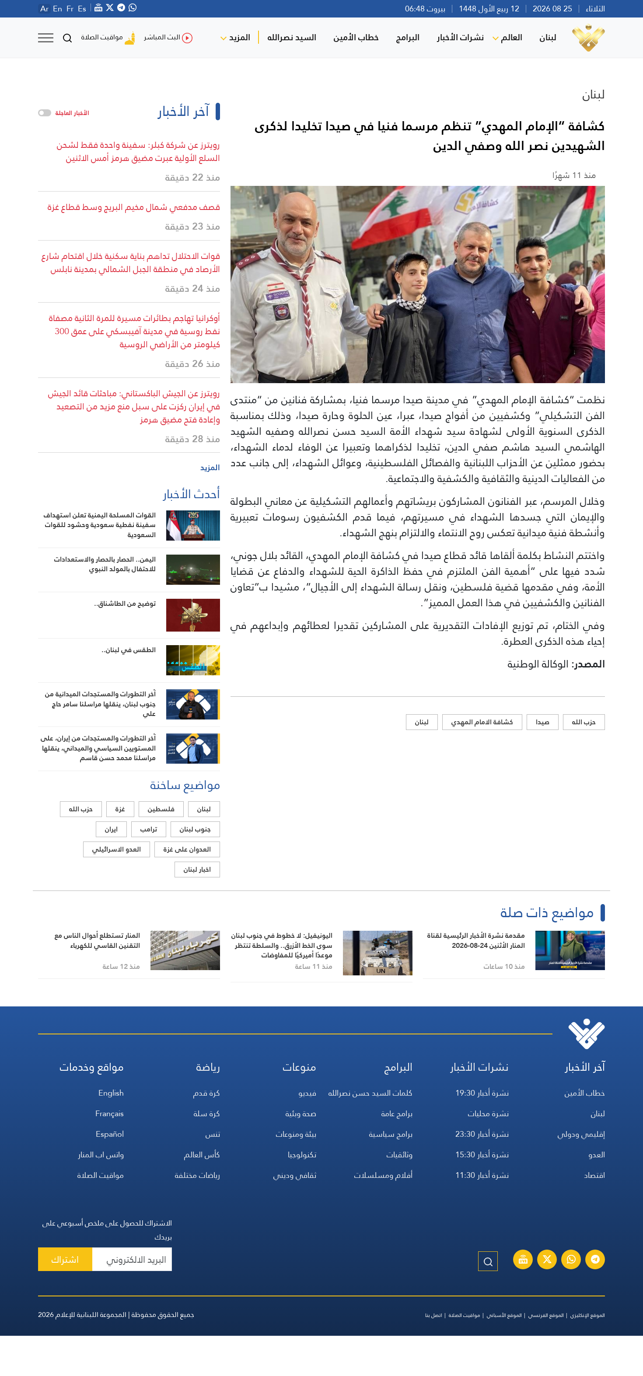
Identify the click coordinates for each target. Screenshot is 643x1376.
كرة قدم (206, 1093)
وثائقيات (399, 1154)
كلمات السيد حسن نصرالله (370, 1093)
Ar (44, 9)
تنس (213, 1134)
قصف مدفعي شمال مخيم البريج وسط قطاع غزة (134, 207)
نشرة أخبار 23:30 (482, 1134)
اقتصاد (594, 1175)
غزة (120, 809)
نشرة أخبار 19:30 (482, 1093)
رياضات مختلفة (197, 1175)
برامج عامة (396, 1113)
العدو (596, 1154)
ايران (111, 829)
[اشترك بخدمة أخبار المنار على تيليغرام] (595, 1260)
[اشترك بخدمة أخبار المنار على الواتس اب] (571, 1260)
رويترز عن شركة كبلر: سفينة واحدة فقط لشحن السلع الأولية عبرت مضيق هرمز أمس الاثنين (138, 151)
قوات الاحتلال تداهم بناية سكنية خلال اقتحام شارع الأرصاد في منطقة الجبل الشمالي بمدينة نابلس (131, 262)
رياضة (208, 1067)
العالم (511, 37)
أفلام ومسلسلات (383, 1175)
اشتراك (65, 1259)
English (111, 1093)
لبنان (548, 37)
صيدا (542, 722)
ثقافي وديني (294, 1175)
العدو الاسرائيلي (116, 849)
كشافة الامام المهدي (482, 722)
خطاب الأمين (356, 37)
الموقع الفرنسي (546, 1315)
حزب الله (584, 722)
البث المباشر (162, 37)
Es (82, 9)
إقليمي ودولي (581, 1134)
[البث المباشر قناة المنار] (523, 1260)
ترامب (148, 829)
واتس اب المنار (101, 1154)
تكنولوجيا (302, 1154)
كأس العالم (202, 1154)
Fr (69, 9)
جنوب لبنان (195, 829)
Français (109, 1113)
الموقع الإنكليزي (587, 1315)
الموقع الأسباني (504, 1315)
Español (110, 1134)
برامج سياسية (390, 1134)
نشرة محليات (488, 1113)
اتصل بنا (433, 1315)
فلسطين (161, 809)
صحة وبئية (301, 1113)
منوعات (299, 1067)
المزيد (239, 37)
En (57, 9)
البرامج (407, 37)
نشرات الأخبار (460, 37)
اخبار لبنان (197, 869)
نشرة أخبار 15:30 (482, 1154)
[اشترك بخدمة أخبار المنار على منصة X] (547, 1260)
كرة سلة (207, 1113)
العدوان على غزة (187, 849)
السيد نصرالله (292, 37)
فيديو (307, 1093)
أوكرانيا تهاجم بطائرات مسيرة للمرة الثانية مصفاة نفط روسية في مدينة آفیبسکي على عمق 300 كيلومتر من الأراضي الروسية (134, 331)
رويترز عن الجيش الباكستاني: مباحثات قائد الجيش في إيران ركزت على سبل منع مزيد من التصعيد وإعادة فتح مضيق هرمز (134, 406)
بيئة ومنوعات (296, 1134)
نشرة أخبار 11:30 (482, 1175)
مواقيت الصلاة (102, 37)
